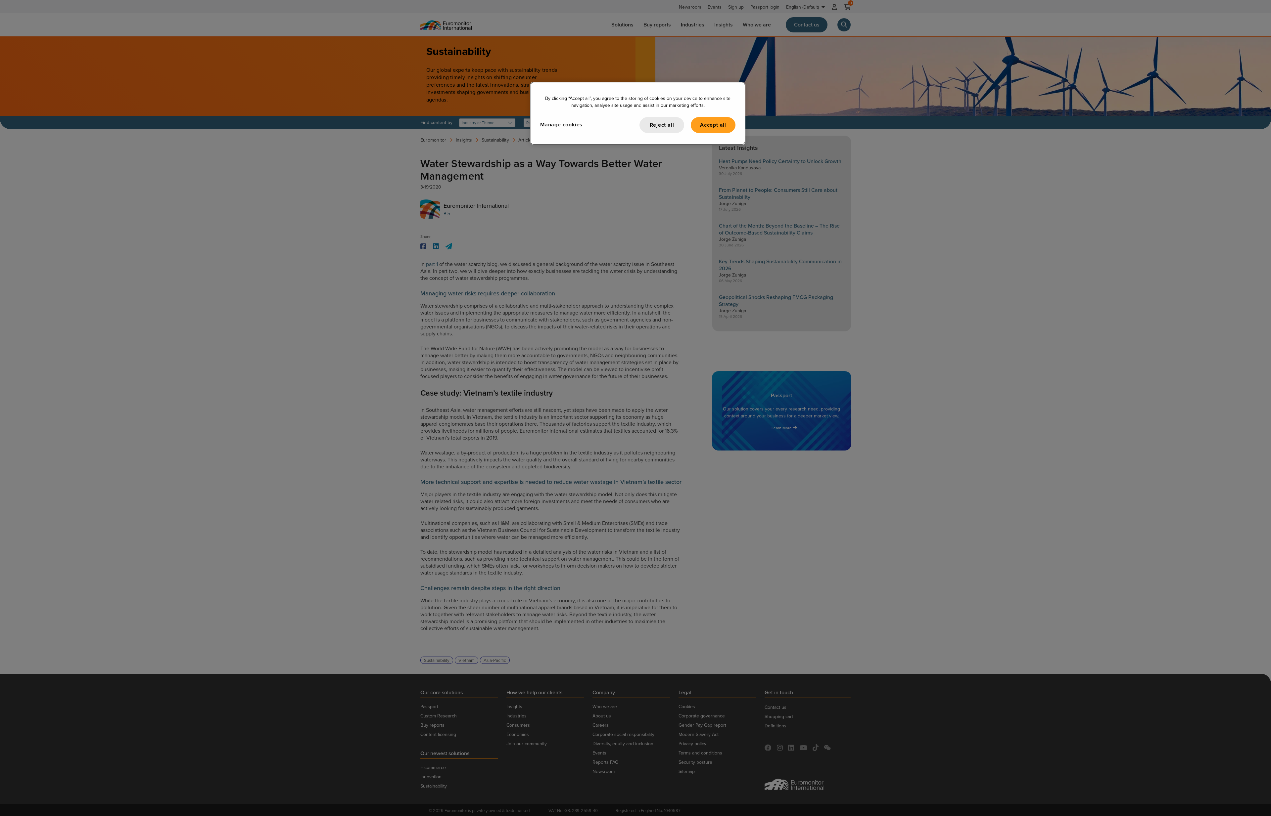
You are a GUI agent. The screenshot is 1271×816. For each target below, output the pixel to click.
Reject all (662, 125)
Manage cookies (561, 124)
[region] (637, 113)
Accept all (713, 125)
